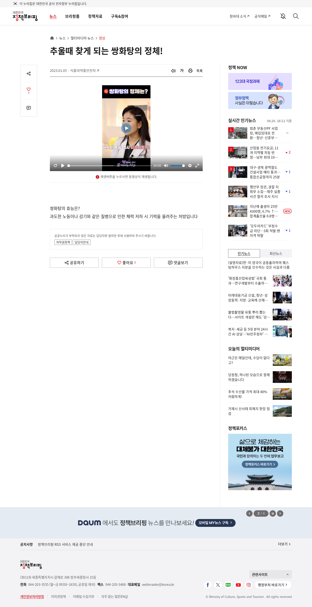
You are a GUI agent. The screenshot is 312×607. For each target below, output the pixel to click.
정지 (273, 513)
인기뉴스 (244, 253)
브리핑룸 (72, 16)
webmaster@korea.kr (158, 584)
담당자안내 (82, 242)
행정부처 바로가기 (271, 584)
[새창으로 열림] (190, 70)
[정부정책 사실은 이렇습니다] (260, 100)
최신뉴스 (276, 253)
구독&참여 (119, 16)
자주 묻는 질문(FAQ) (114, 596)
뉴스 (53, 16)
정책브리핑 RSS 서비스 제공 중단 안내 (65, 544)
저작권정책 (63, 242)
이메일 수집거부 (83, 596)
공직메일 (260, 16)
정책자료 (95, 16)
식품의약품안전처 (83, 70)
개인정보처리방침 (32, 596)
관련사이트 (260, 574)
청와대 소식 (238, 16)
